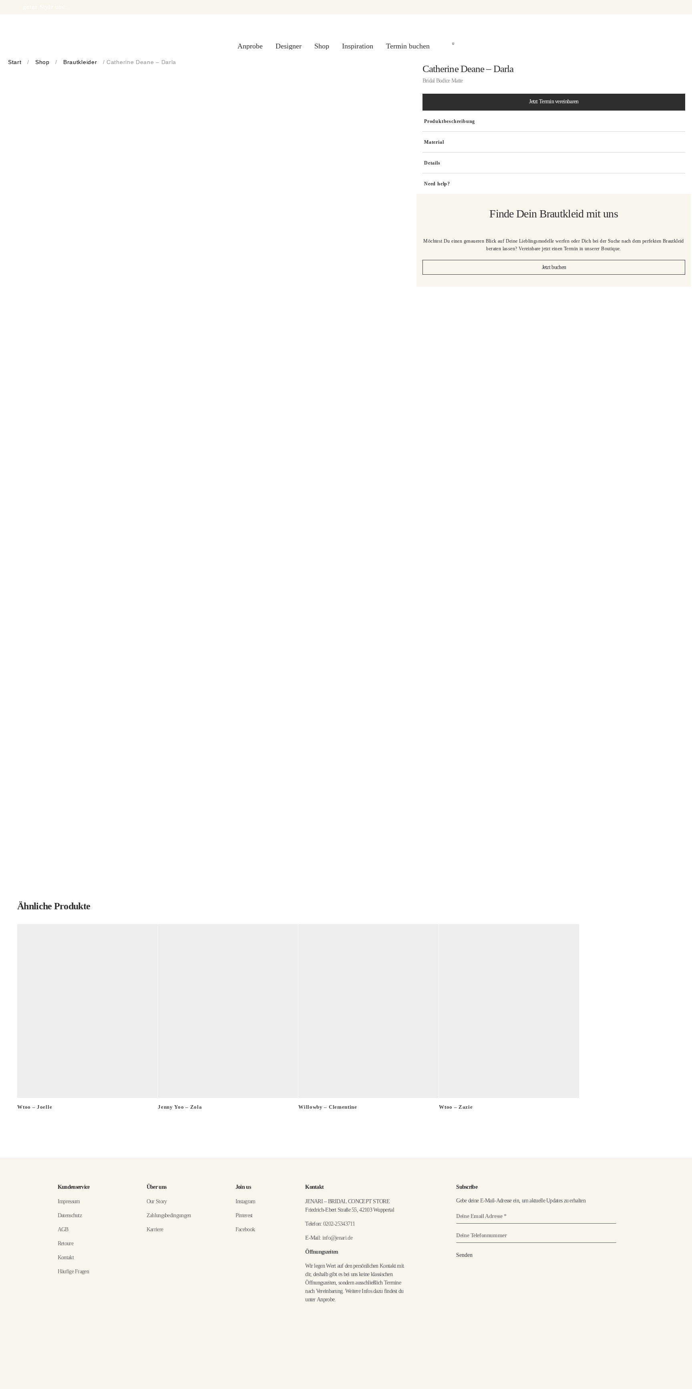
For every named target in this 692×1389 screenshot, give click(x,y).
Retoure (65, 1243)
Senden (464, 1255)
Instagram (245, 1201)
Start (15, 62)
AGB (63, 1229)
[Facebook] (653, 1383)
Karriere (155, 1229)
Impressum (69, 1201)
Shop (321, 46)
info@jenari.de (337, 1238)
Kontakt (66, 1257)
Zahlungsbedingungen (169, 1215)
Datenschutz (70, 1215)
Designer (289, 46)
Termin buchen (408, 46)
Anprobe (250, 46)
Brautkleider (80, 62)
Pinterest (244, 1215)
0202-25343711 (339, 1224)
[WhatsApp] (665, 1383)
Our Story (157, 1201)
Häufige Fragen (73, 1271)
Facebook (245, 1229)
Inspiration (357, 46)
